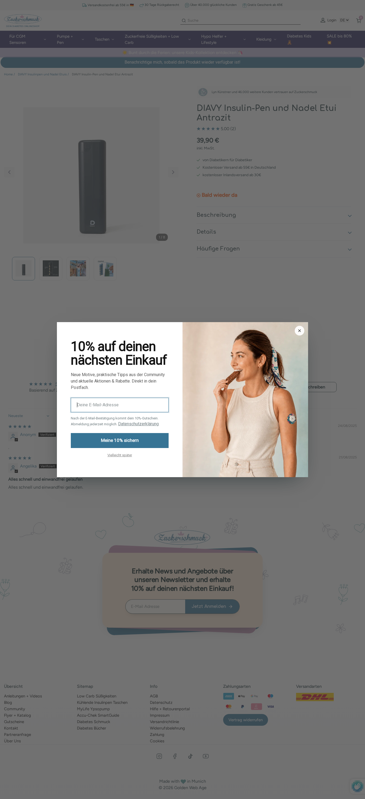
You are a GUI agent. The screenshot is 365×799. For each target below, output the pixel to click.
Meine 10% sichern (120, 440)
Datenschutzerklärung (138, 423)
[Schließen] (299, 330)
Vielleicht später (119, 455)
